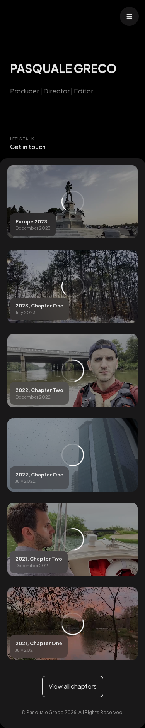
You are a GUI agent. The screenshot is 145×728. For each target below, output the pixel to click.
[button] (129, 16)
